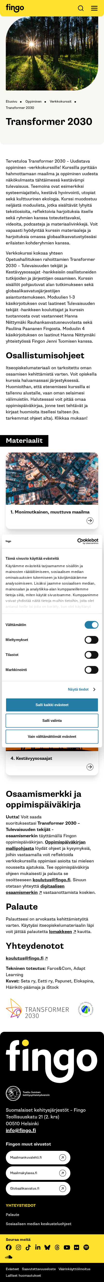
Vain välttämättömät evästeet (52, 736)
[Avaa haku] (82, 8)
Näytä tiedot (78, 689)
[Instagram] (18, 1247)
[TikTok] (28, 1247)
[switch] (91, 640)
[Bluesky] (47, 1247)
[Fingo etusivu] (15, 8)
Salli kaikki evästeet (52, 705)
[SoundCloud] (9, 1257)
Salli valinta (52, 720)
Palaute (12, 1214)
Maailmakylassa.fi (23, 1173)
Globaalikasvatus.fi (24, 1188)
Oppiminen (33, 101)
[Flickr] (76, 1247)
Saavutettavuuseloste (39, 1269)
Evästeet (12, 1269)
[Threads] (57, 1247)
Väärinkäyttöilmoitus (74, 1269)
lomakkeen (60, 932)
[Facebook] (9, 1247)
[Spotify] (86, 1247)
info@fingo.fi (21, 1130)
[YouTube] (67, 1247)
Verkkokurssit (61, 101)
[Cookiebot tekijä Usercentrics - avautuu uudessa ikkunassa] (77, 541)
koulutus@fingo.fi (51, 880)
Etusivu (11, 101)
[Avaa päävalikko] (94, 8)
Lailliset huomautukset (23, 1275)
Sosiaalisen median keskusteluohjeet (38, 1224)
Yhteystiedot (21, 1205)
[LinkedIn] (38, 1247)
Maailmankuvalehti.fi (26, 1157)
